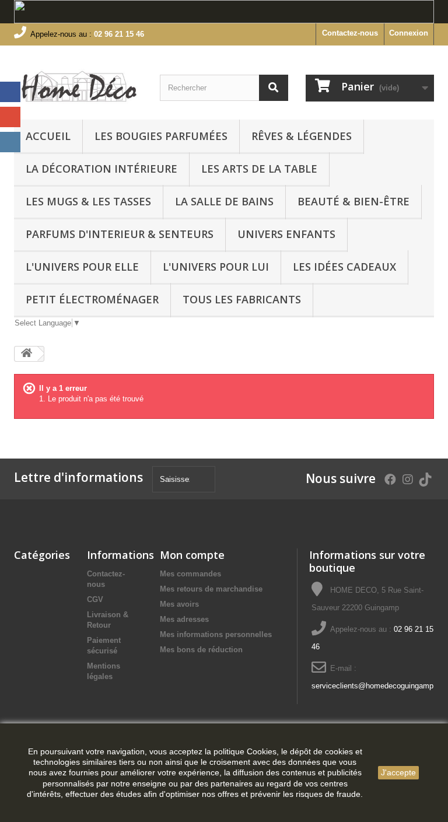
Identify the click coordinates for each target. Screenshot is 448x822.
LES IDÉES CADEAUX (344, 267)
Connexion (408, 33)
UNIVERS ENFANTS (286, 234)
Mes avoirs (179, 604)
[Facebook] (10, 92)
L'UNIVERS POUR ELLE (82, 267)
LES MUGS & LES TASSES (88, 201)
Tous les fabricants (242, 299)
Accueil (48, 136)
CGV (95, 599)
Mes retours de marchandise (211, 589)
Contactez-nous (350, 33)
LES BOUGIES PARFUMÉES (161, 136)
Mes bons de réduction (201, 649)
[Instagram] (10, 142)
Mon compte (192, 555)
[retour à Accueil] (26, 354)
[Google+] (10, 117)
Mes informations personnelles (216, 634)
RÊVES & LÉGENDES (301, 136)
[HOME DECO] (78, 87)
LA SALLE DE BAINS (224, 201)
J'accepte (398, 772)
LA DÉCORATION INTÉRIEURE (101, 169)
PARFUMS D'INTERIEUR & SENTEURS (120, 234)
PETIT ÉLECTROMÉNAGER (92, 299)
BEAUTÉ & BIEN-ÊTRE (354, 201)
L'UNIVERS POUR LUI (216, 267)
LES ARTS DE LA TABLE (259, 169)
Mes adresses (184, 619)
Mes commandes (190, 573)
